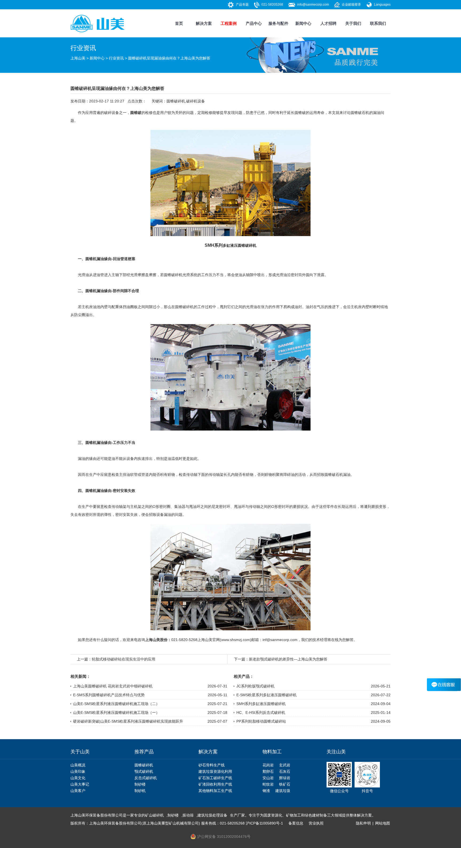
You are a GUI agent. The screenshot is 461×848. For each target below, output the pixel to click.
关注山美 (336, 751)
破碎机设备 (195, 101)
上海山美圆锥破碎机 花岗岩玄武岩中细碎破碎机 (113, 686)
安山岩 (268, 778)
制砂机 (140, 791)
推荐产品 (144, 751)
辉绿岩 (284, 778)
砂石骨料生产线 (211, 765)
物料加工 (272, 751)
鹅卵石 (268, 771)
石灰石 (284, 771)
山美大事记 (79, 784)
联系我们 (378, 23)
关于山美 (80, 751)
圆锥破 (135, 112)
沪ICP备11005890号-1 (264, 823)
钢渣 (266, 791)
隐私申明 (363, 823)
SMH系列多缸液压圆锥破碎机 (261, 704)
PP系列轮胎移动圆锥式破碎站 (261, 721)
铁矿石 (284, 784)
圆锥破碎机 (175, 101)
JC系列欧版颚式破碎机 (255, 686)
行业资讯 (116, 58)
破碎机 (176, 275)
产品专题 (242, 4)
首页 (179, 23)
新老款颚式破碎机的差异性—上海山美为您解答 (288, 659)
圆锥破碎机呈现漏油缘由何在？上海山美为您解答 (169, 58)
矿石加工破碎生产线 (215, 778)
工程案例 (229, 23)
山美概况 (77, 765)
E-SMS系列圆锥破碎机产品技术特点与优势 (109, 695)
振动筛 (188, 815)
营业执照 (316, 823)
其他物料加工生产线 (215, 791)
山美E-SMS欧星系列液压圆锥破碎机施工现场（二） (116, 704)
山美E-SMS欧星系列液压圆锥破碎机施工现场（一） (116, 712)
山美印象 (77, 771)
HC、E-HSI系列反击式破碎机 (260, 712)
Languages (382, 4)
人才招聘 (328, 23)
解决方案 (204, 23)
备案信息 (295, 823)
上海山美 (77, 58)
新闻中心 (303, 23)
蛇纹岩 (268, 784)
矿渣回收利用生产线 (215, 784)
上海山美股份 (156, 640)
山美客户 (77, 791)
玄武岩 (284, 765)
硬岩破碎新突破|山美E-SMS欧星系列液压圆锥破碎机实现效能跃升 (128, 721)
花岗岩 (268, 765)
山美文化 (77, 778)
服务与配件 (278, 23)
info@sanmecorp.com (313, 4)
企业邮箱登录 (351, 4)
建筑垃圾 (282, 791)
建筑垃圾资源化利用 (215, 771)
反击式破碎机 (145, 778)
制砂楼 (140, 784)
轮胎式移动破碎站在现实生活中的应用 (123, 659)
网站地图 (382, 823)
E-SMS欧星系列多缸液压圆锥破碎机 (266, 695)
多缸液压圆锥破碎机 (239, 245)
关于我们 (353, 23)
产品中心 (254, 23)
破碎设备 (111, 112)
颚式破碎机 (143, 771)
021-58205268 (272, 4)
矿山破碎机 (154, 815)
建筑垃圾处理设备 (212, 815)
